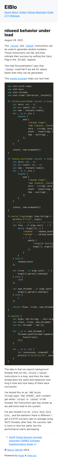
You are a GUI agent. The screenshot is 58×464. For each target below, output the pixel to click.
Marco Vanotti (15, 449)
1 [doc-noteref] (32, 65)
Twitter (23, 12)
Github (31, 12)
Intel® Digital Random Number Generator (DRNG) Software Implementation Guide (25, 441)
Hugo (21, 455)
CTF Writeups (12, 15)
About (15, 12)
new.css (31, 455)
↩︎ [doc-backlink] (35, 444)
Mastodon (41, 12)
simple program (18, 78)
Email (50, 12)
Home (8, 12)
